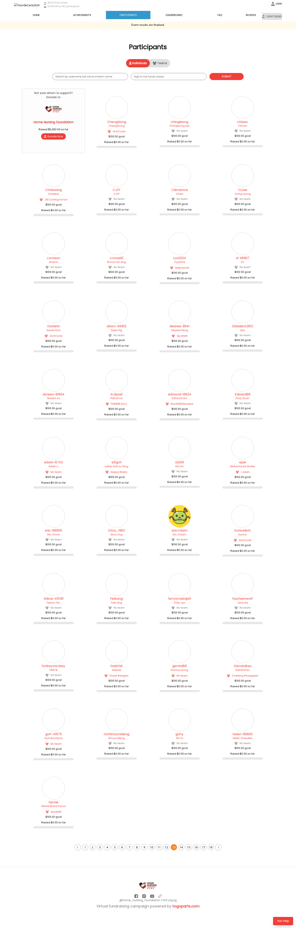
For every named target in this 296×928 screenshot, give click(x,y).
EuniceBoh (242, 530)
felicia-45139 (53, 598)
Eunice (242, 534)
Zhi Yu (179, 738)
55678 (53, 670)
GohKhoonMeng (116, 734)
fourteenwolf (242, 598)
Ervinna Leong (179, 670)
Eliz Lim (179, 466)
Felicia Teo (53, 602)
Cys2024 (179, 262)
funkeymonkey (53, 666)
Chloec (242, 125)
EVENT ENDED (274, 16)
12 (166, 847)
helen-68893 (243, 734)
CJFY (116, 190)
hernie (53, 802)
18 (210, 847)
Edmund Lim (179, 398)
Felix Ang (116, 602)
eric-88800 (53, 530)
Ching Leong (243, 194)
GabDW (116, 666)
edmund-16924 (179, 394)
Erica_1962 (116, 530)
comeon (53, 258)
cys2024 (179, 258)
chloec (242, 122)
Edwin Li (53, 466)
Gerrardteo (242, 666)
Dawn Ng (116, 330)
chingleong (179, 122)
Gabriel (116, 670)
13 (174, 847)
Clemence (179, 190)
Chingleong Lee (179, 125)
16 (196, 847)
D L (242, 262)
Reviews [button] (251, 15)
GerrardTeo (242, 670)
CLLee (242, 190)
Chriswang (53, 190)
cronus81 (116, 258)
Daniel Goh (53, 330)
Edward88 (242, 394)
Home (36, 15)
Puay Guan (242, 398)
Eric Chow (53, 534)
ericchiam (179, 530)
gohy (179, 734)
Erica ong (116, 534)
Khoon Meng (117, 738)
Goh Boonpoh (54, 738)
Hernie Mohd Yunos (53, 806)
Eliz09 (179, 462)
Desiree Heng (179, 330)
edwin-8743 (53, 462)
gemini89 (179, 666)
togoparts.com (186, 906)
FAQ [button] (219, 15)
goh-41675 (53, 734)
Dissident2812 (242, 326)
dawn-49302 (116, 326)
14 (181, 847)
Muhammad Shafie (242, 466)
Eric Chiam (179, 534)
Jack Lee (242, 602)
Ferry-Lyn (179, 602)
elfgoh (117, 462)
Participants (128, 15)
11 (159, 847)
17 (203, 847)
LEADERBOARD (174, 15)
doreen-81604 (53, 394)
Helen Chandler (242, 738)
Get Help (283, 921)
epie (242, 462)
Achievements (82, 15)
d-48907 (242, 258)
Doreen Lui (53, 398)
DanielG (53, 326)
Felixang (116, 598)
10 (151, 847)
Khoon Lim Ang (116, 262)
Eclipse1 (117, 394)
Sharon (53, 262)
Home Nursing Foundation (53, 122)
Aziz (242, 330)
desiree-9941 (179, 326)
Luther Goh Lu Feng (116, 466)
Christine (53, 194)
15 (188, 847)
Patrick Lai (116, 398)
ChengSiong (116, 122)
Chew (179, 194)
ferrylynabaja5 (179, 598)
